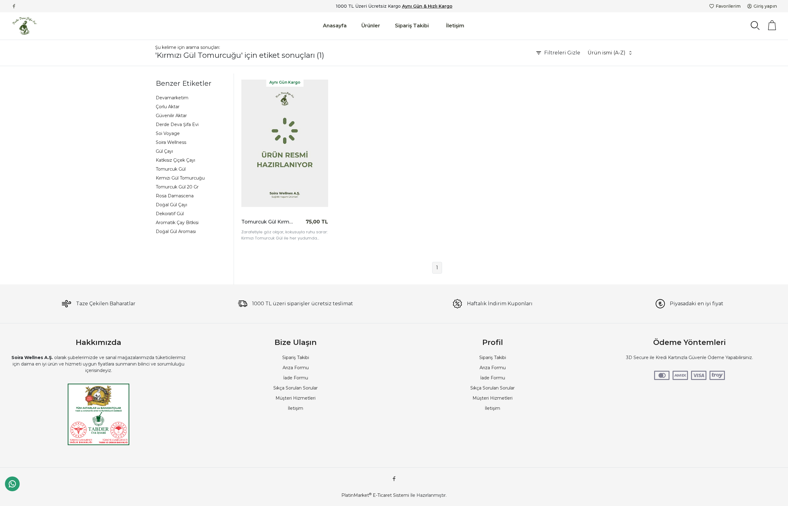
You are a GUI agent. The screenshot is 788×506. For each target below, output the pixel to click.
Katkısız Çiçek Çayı (175, 160)
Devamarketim (172, 98)
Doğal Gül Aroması (176, 231)
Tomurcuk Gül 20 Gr (177, 187)
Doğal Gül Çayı (171, 205)
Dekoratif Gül (170, 213)
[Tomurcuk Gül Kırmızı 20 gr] (284, 143)
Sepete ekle (309, 221)
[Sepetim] (772, 25)
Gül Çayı (164, 151)
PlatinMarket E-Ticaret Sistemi (375, 495)
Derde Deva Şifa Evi (177, 124)
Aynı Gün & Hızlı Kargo (427, 6)
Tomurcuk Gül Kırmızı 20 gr (267, 222)
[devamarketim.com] (24, 26)
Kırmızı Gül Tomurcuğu (180, 178)
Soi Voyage (168, 133)
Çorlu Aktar (167, 106)
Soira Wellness (171, 142)
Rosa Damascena (175, 196)
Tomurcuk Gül (171, 169)
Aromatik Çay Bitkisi (177, 222)
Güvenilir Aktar (171, 115)
